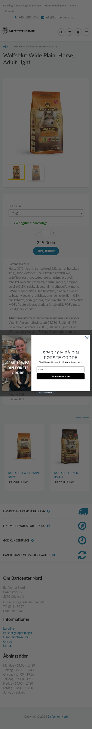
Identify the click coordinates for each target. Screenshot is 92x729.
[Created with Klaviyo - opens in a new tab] (46, 392)
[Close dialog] (87, 338)
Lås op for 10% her (60, 376)
